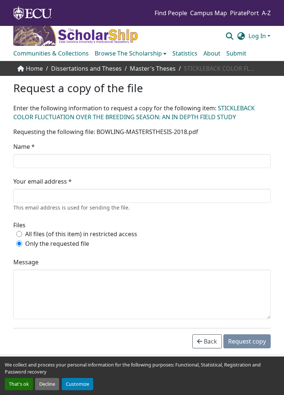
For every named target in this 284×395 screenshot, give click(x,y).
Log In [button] (257, 36)
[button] (229, 35)
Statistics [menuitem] (184, 53)
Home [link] (34, 68)
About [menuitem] (211, 53)
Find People (171, 13)
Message (25, 262)
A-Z (266, 13)
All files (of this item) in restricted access (81, 234)
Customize (77, 384)
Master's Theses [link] (153, 68)
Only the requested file (57, 244)
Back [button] (209, 341)
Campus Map (208, 13)
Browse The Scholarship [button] (128, 53)
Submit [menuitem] (236, 53)
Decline (47, 384)
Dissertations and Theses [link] (86, 68)
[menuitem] (130, 53)
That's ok (19, 384)
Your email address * (42, 181)
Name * (24, 147)
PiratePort (244, 13)
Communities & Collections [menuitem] (51, 53)
